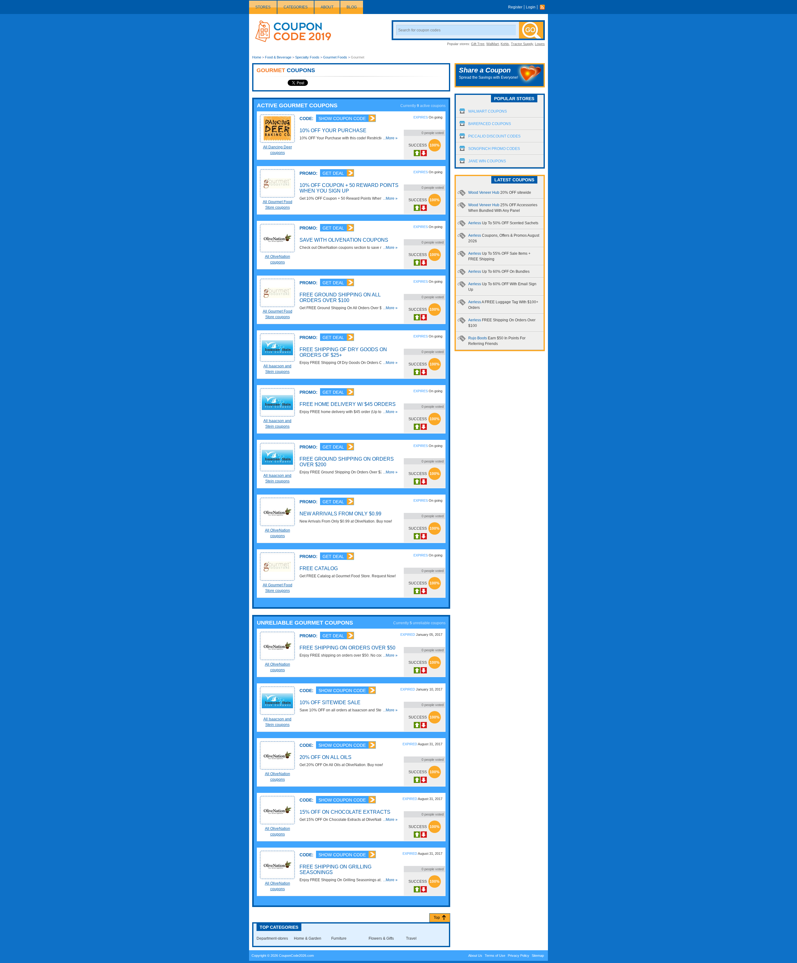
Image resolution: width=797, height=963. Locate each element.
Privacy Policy (518, 955)
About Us (475, 955)
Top (437, 917)
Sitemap (538, 955)
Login (530, 7)
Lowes (540, 44)
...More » (390, 138)
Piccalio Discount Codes (494, 136)
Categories (296, 7)
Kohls (505, 44)
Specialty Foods (307, 57)
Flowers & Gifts (381, 938)
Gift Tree (477, 44)
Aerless (503, 223)
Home (256, 57)
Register (515, 7)
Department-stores (272, 938)
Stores (263, 7)
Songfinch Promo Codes (494, 149)
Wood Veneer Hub (499, 192)
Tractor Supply (522, 44)
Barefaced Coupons (489, 124)
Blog (352, 7)
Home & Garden (307, 938)
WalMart (492, 44)
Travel (411, 938)
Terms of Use (495, 955)
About (327, 7)
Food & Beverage (278, 57)
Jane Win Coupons (487, 161)
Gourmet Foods (335, 57)
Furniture (339, 938)
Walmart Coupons (487, 111)
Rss (544, 7)
